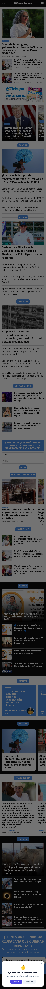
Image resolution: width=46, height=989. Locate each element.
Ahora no (29, 982)
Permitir (16, 982)
